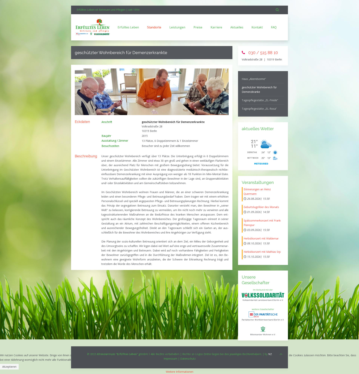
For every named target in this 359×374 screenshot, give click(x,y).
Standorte (154, 27)
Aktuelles (236, 27)
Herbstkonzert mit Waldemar (261, 238)
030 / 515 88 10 (262, 52)
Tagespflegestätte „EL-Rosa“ (259, 108)
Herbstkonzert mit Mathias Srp (262, 252)
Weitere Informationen (179, 371)
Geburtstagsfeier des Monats (261, 207)
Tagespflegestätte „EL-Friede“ (260, 100)
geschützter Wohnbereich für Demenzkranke (259, 90)
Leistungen (177, 27)
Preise (198, 27)
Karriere (216, 27)
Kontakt (257, 27)
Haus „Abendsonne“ (254, 79)
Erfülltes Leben (128, 27)
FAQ (274, 27)
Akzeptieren (9, 366)
